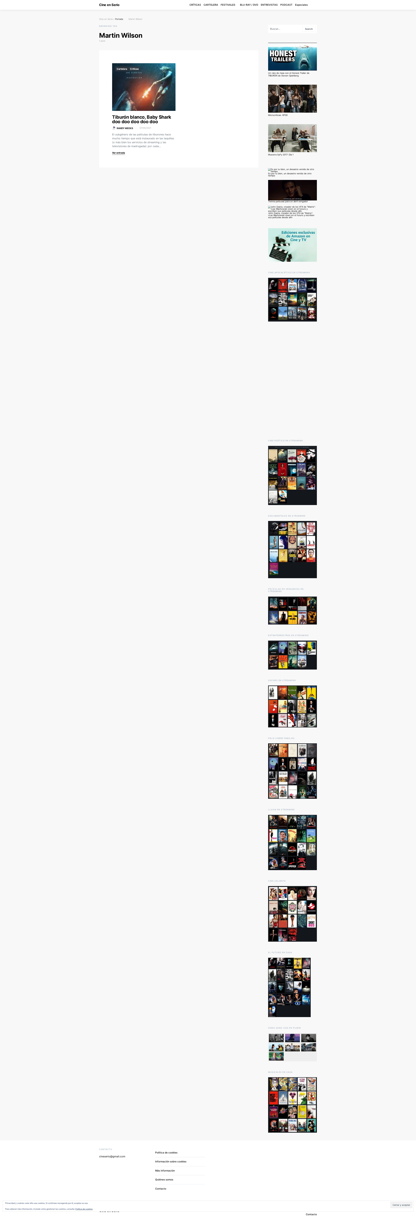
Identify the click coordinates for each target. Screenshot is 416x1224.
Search (309, 28)
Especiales (301, 4)
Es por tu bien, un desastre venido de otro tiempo (290, 174)
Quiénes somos (164, 1179)
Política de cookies (166, 1152)
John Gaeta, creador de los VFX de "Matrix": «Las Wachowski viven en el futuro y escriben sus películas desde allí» (291, 215)
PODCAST (286, 4)
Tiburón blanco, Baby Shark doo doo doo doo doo (141, 119)
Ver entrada (118, 152)
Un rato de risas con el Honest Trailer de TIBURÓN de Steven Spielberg (288, 74)
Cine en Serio (109, 5)
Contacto (160, 1188)
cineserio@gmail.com (112, 1156)
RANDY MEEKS (125, 128)
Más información (165, 1170)
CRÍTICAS (195, 4)
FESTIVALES (228, 4)
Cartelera (122, 68)
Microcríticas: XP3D (278, 115)
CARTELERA (211, 4)
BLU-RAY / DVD (249, 4)
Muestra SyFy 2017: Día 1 (280, 154)
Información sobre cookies (170, 1161)
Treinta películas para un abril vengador (288, 201)
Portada (119, 19)
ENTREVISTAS (269, 4)
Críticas (134, 68)
